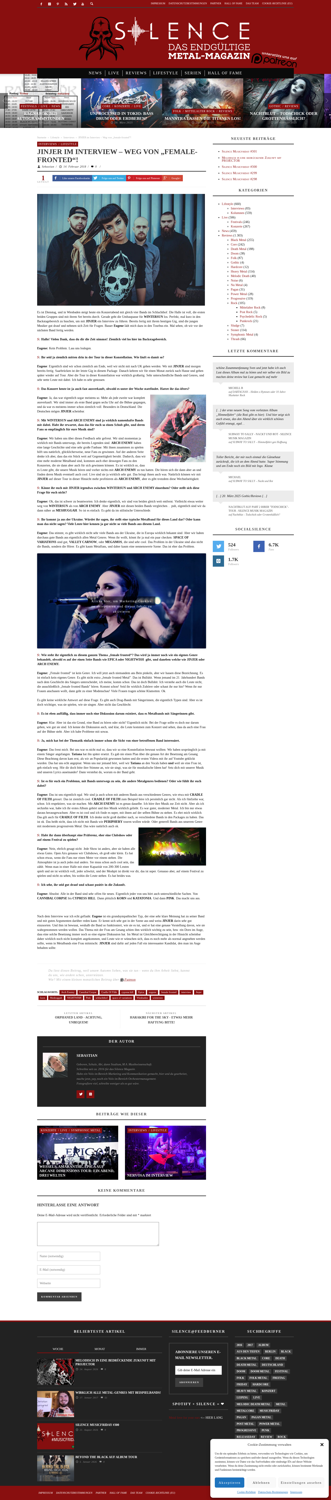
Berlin (270, 1351)
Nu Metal (237, 285)
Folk (177, 111)
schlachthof (102, 997)
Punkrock (246, 321)
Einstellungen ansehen (301, 1482)
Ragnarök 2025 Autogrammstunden (40, 116)
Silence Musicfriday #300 (239, 166)
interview (186, 992)
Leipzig (242, 1397)
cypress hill (127, 992)
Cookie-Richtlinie (246, 1492)
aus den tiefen (248, 1351)
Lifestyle (54, 137)
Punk (265, 1430)
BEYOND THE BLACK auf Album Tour (106, 1457)
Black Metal (238, 240)
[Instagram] (49, 4)
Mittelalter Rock (200, 111)
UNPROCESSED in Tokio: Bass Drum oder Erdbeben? (121, 116)
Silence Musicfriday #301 (239, 151)
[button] (322, 1444)
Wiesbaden (142, 997)
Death (280, 1358)
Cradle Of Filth (109, 992)
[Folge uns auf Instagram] (218, 561)
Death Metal (238, 249)
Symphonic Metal (86, 1130)
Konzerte (122, 106)
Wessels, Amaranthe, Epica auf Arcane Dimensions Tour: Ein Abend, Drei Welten (76, 1171)
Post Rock (246, 312)
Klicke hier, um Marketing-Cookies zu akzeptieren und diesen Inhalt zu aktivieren (121, 602)
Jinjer (199, 992)
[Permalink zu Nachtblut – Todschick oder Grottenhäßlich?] (221, 509)
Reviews (225, 111)
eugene (152, 992)
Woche (58, 1349)
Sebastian (48, 166)
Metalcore (245, 1410)
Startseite (41, 137)
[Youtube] (83, 4)
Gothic (275, 106)
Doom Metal (260, 1371)
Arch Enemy (68, 992)
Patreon (130, 979)
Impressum (296, 1492)
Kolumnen (237, 213)
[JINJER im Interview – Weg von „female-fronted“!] (121, 249)
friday (242, 1384)
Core (106, 106)
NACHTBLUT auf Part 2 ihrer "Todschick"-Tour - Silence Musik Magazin (259, 508)
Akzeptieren (230, 1482)
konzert (268, 1391)
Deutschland (272, 1364)
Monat (100, 1349)
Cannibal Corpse (87, 992)
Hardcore (237, 267)
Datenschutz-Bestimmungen (273, 1492)
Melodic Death (240, 276)
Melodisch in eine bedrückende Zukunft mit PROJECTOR (251, 159)
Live (44, 106)
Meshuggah (56, 997)
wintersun (158, 997)
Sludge (235, 325)
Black (286, 1351)
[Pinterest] (58, 4)
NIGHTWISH (74, 997)
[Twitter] (74, 4)
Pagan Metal (261, 1417)
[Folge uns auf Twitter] (218, 546)
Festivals (29, 106)
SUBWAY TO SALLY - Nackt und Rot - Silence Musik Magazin (260, 436)
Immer (141, 1349)
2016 (239, 1345)
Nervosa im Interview (150, 1175)
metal (281, 1404)
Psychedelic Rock (251, 316)
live (256, 1397)
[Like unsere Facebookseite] (259, 546)
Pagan (234, 289)
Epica (141, 992)
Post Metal (245, 1423)
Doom (235, 253)
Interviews (68, 137)
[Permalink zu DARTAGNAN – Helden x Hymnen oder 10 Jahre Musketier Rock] (221, 390)
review (266, 1437)
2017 (250, 1345)
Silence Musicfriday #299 (239, 173)
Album (263, 1345)
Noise (234, 280)
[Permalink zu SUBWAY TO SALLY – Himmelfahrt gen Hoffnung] (221, 436)
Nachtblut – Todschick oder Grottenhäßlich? (283, 116)
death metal (246, 1364)
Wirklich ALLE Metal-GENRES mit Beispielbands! (118, 1392)
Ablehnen (261, 1482)
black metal (247, 1358)
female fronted (169, 992)
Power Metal (239, 294)
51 (105, 1397)
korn (42, 997)
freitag (279, 1378)
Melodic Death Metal (253, 1404)
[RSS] (66, 4)
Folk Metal (258, 1378)
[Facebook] (41, 4)
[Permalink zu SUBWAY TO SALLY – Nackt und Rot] (221, 479)
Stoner (235, 330)
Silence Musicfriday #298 (239, 179)
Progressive (238, 298)
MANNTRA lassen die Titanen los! (203, 118)
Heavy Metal (239, 271)
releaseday (246, 1437)
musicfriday (269, 1410)
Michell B (236, 388)
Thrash (235, 339)
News (56, 106)
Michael (235, 477)
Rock (234, 303)
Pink (88, 997)
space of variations (122, 997)
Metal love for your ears (184, 1417)
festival (281, 1371)
